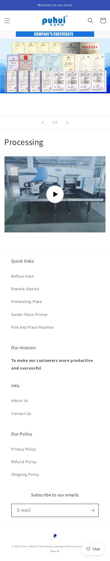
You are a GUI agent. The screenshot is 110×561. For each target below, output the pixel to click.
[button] (7, 20)
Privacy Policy (23, 449)
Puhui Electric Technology (37, 546)
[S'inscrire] (92, 510)
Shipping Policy (25, 474)
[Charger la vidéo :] (55, 194)
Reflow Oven (22, 276)
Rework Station (25, 288)
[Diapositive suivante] (67, 122)
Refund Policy (23, 461)
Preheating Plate (26, 301)
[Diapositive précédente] (42, 122)
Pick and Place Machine (32, 327)
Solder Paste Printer (29, 314)
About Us (19, 400)
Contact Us (21, 413)
